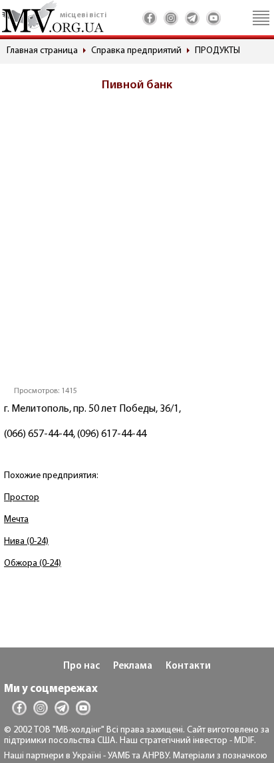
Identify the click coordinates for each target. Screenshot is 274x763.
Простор (21, 498)
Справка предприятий (136, 51)
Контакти (188, 666)
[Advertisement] (137, 243)
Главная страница (42, 51)
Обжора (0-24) (32, 563)
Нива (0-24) (26, 542)
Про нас (81, 666)
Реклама (132, 666)
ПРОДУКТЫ (217, 51)
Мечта (16, 520)
